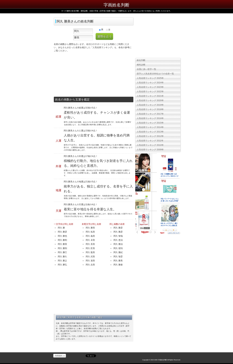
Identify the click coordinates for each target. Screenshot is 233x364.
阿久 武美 (90, 256)
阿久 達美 (90, 260)
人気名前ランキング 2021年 (150, 96)
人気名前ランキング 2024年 (150, 82)
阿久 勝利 (62, 240)
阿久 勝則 (62, 248)
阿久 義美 (90, 236)
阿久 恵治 (118, 240)
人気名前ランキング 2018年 (150, 109)
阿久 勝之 (62, 260)
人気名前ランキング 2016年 (150, 118)
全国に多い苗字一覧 (146, 69)
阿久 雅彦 (118, 232)
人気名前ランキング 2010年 (150, 145)
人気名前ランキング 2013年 (150, 132)
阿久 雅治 (118, 244)
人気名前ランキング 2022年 (150, 91)
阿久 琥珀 (118, 248)
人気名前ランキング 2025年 (150, 78)
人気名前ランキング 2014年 (150, 127)
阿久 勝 (61, 228)
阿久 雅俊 (118, 264)
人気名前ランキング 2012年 (150, 136)
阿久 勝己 (62, 252)
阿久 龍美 (90, 252)
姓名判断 (141, 60)
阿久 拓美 (90, 232)
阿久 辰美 (90, 244)
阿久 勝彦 (62, 232)
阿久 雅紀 (118, 252)
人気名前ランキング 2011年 (150, 140)
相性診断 (141, 65)
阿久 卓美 (90, 240)
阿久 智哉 (118, 236)
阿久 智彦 (118, 256)
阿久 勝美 (62, 244)
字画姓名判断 (116, 5)
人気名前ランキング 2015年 (150, 123)
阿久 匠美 (90, 248)
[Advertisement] (93, 75)
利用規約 (58, 356)
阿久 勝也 (62, 236)
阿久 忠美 (90, 264)
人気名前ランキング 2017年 (150, 114)
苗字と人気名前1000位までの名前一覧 (155, 74)
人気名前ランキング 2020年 (150, 100)
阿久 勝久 (62, 256)
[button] (59, 356)
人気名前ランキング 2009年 (150, 149)
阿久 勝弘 (62, 264)
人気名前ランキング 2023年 (150, 87)
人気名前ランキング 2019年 (150, 105)
